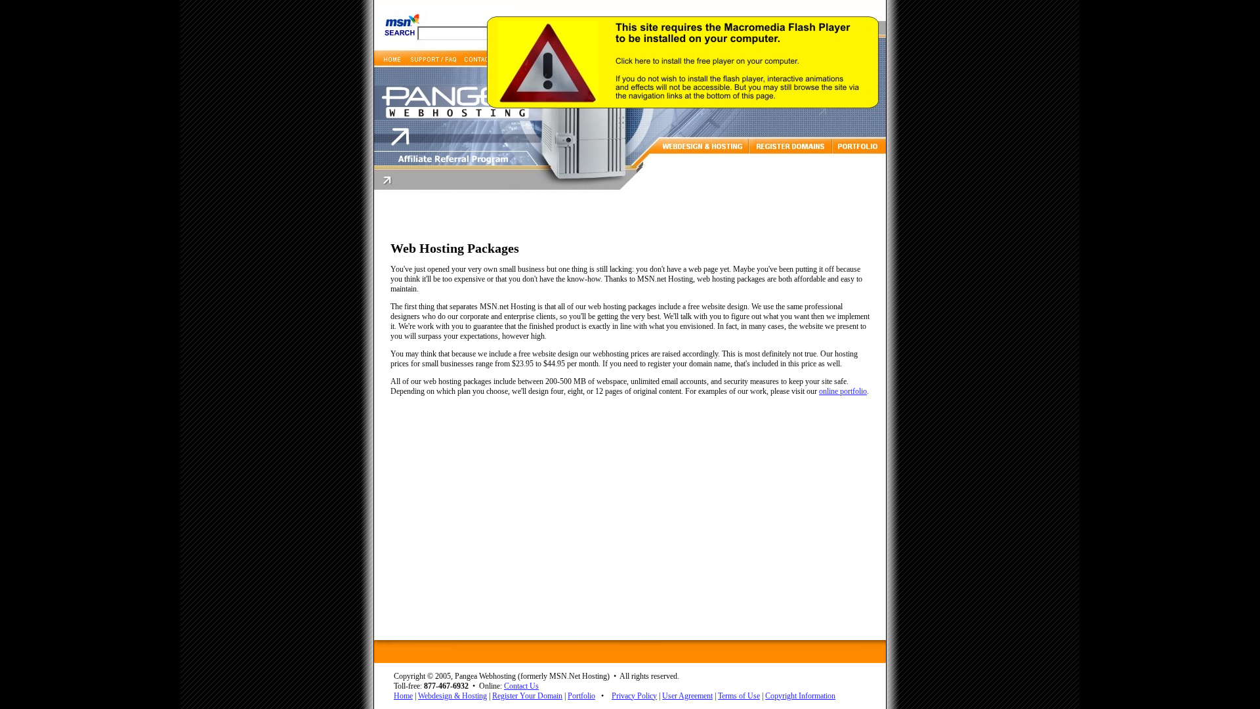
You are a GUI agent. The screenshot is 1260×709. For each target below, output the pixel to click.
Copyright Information (800, 695)
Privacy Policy (634, 695)
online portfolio (843, 391)
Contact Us (521, 686)
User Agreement (687, 695)
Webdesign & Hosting (452, 695)
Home (403, 695)
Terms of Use (739, 695)
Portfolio (581, 695)
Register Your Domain (527, 695)
